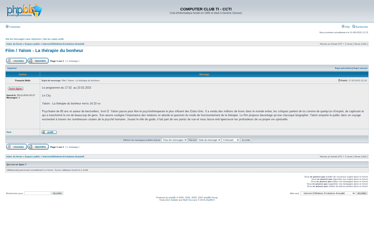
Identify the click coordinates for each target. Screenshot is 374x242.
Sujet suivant (360, 68)
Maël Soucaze (190, 200)
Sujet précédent (343, 68)
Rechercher (361, 27)
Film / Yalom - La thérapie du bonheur (44, 50)
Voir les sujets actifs (53, 39)
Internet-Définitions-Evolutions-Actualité (63, 44)
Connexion (14, 27)
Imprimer (12, 68)
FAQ (347, 27)
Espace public (32, 44)
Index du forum (14, 44)
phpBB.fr (210, 200)
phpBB (172, 197)
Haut (8, 132)
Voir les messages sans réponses (23, 39)
